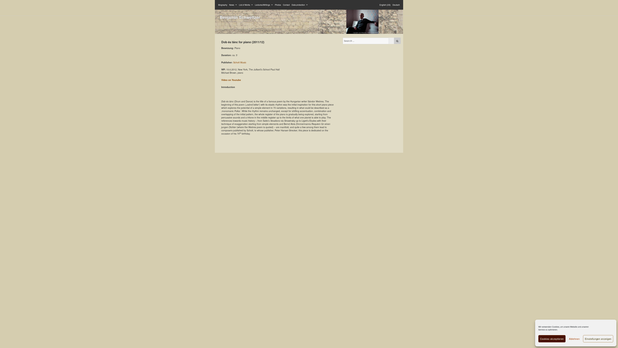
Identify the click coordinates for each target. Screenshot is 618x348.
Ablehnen (574, 338)
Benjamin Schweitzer (240, 17)
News (231, 4)
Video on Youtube (231, 80)
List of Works (244, 4)
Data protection (298, 4)
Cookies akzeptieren (552, 338)
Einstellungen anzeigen (598, 338)
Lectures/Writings (262, 4)
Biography (222, 4)
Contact (286, 4)
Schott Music (239, 62)
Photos (278, 4)
